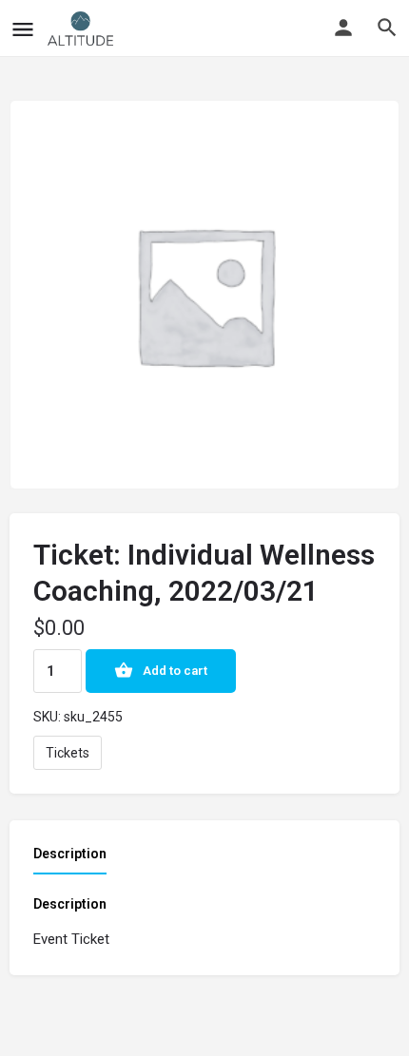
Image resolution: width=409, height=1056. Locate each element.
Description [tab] (70, 853)
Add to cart (175, 670)
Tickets (67, 752)
